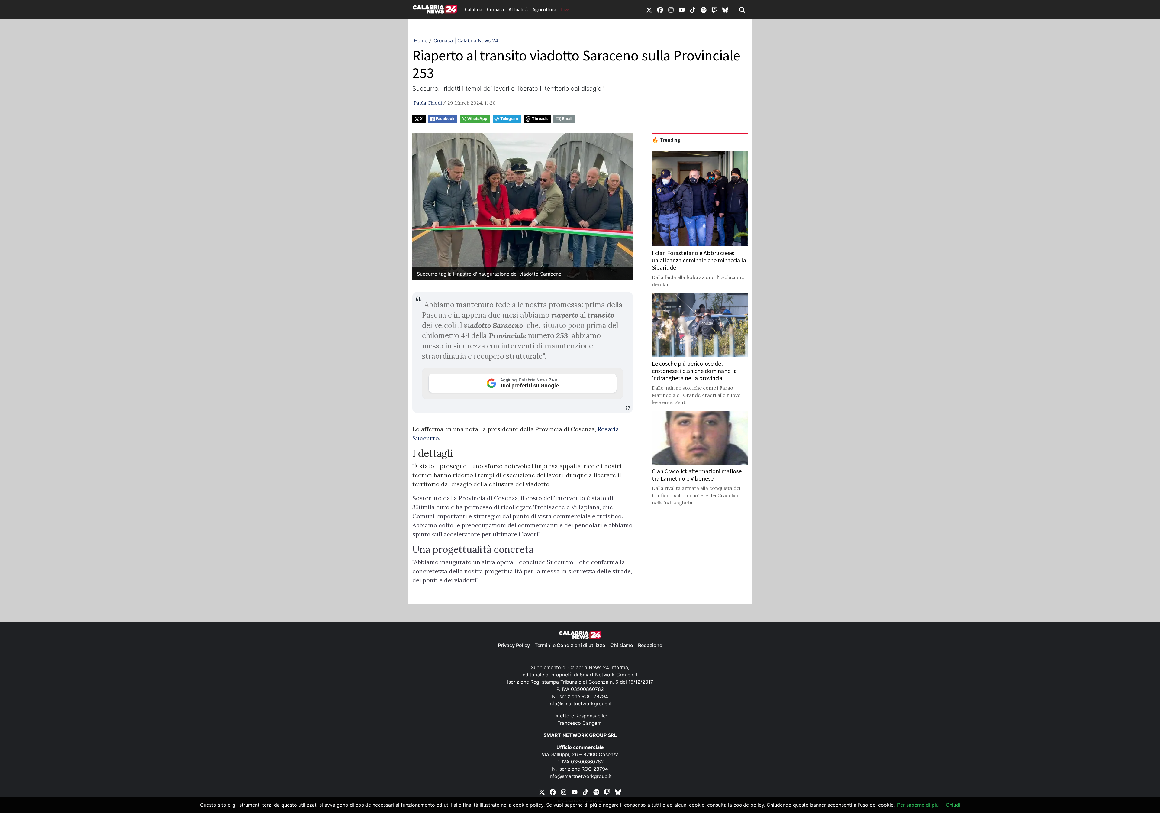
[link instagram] (670, 9)
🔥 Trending (666, 140)
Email (567, 118)
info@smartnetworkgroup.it (580, 704)
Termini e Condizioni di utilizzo (570, 645)
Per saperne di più (918, 805)
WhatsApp (477, 118)
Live (565, 9)
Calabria (473, 9)
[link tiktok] (692, 9)
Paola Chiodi (428, 103)
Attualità (518, 9)
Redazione (650, 645)
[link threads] (725, 9)
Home (420, 40)
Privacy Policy (514, 645)
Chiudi (953, 805)
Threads (540, 118)
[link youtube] (681, 9)
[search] (742, 9)
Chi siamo (621, 645)
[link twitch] (714, 9)
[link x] (649, 9)
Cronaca (495, 9)
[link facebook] (660, 9)
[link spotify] (703, 9)
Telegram (509, 118)
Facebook (445, 118)
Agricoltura (544, 9)
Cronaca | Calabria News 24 (465, 40)
